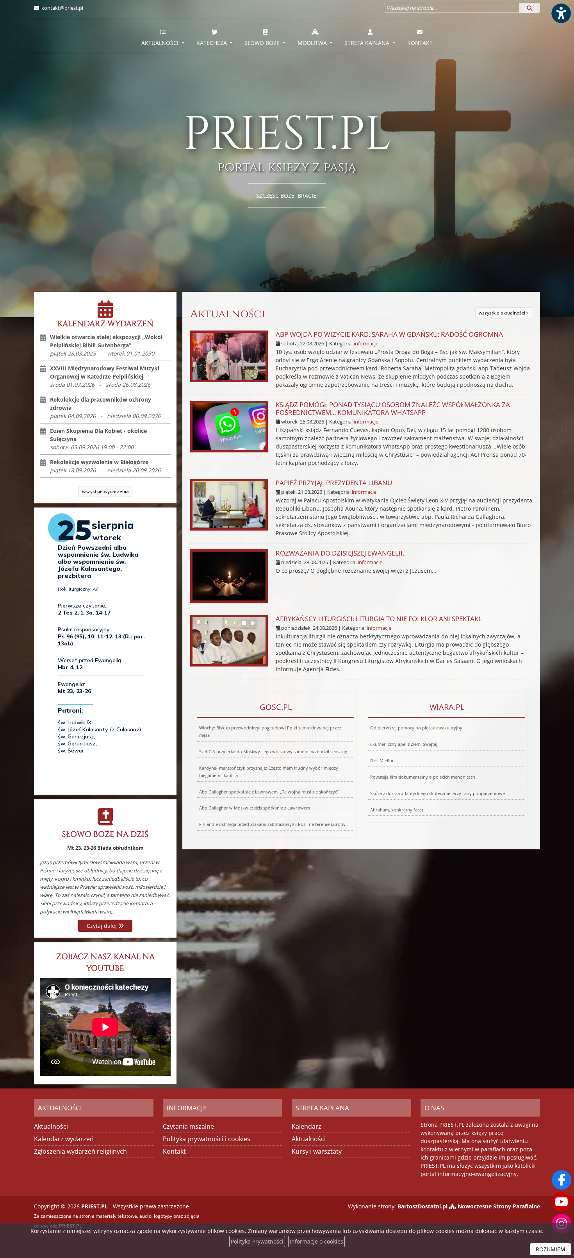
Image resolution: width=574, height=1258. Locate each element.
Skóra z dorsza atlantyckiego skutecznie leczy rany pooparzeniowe (437, 793)
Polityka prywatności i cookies (206, 1139)
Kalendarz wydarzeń (64, 1139)
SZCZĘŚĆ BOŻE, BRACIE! (287, 195)
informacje (366, 343)
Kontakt (420, 42)
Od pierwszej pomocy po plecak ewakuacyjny (416, 728)
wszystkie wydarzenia (105, 491)
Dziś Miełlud (382, 760)
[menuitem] (163, 36)
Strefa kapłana (367, 42)
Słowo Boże (262, 42)
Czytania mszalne (188, 1126)
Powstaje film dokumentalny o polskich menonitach (422, 777)
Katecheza (212, 42)
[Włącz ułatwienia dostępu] (560, 13)
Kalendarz (306, 1126)
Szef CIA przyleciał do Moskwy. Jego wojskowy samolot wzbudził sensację (273, 751)
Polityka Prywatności (257, 1241)
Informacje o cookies (316, 1241)
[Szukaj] (529, 8)
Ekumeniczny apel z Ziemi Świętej (403, 744)
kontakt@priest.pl (62, 7)
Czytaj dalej (102, 925)
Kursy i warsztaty (317, 1151)
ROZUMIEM (550, 1249)
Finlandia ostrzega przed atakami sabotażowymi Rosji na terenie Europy (272, 824)
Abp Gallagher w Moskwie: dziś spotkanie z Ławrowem (254, 808)
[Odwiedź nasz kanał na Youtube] (561, 1202)
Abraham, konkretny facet (396, 810)
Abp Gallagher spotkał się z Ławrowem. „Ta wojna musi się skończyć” (269, 792)
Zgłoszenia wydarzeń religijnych (80, 1151)
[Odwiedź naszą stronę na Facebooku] (561, 1180)
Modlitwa (313, 42)
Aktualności (160, 42)
